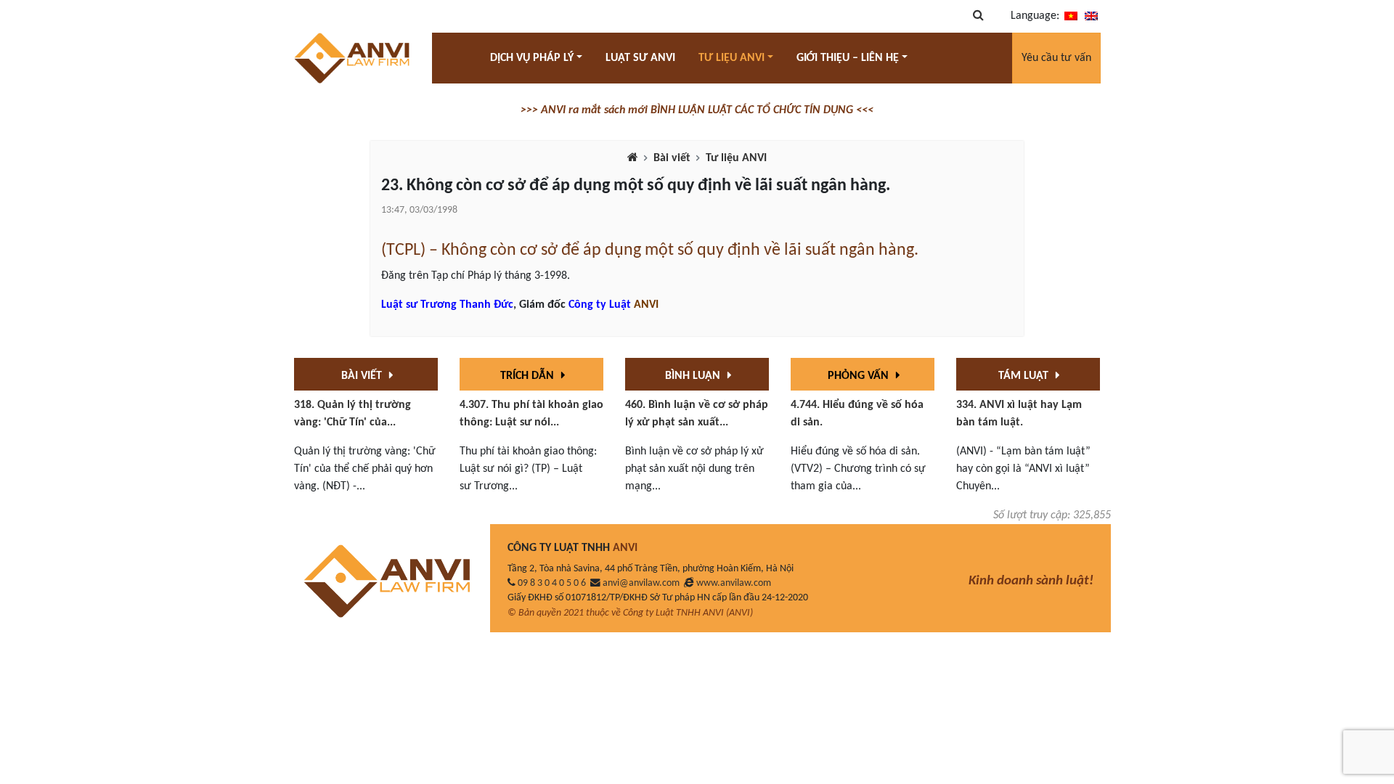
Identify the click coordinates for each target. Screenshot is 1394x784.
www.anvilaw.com (733, 583)
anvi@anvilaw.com (641, 583)
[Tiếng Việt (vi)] (1070, 16)
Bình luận (694, 376)
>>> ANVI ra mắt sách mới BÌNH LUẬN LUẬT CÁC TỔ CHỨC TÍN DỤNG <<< (697, 110)
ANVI (646, 305)
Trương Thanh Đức (466, 305)
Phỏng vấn (860, 376)
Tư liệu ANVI (736, 158)
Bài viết (671, 158)
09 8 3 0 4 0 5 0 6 (552, 583)
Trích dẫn (528, 376)
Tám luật (1024, 376)
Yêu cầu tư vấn (1056, 58)
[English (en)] (1091, 16)
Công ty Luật (599, 305)
